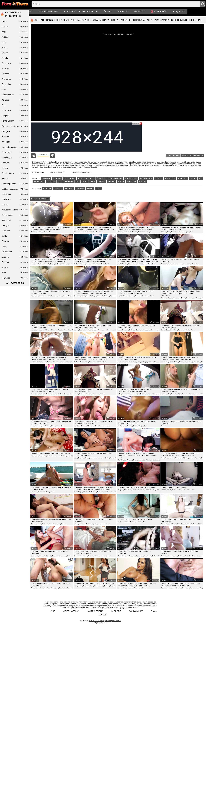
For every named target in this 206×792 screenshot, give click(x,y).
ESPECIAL (69, 181)
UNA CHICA (170, 178)
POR (84, 181)
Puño (104, 362)
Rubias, (120, 232)
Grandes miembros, (134, 264)
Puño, (188, 330)
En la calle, (141, 232)
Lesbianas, (94, 264)
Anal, (129, 232)
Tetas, (125, 232)
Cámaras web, (42, 264)
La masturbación (68, 264)
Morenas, (188, 264)
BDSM (15, 236)
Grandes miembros (15, 126)
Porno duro (195, 264)
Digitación (15, 199)
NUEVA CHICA (146, 178)
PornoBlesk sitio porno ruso (81, 11)
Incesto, (48, 296)
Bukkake (15, 136)
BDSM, (39, 524)
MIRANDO (131, 181)
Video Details (173, 155)
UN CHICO (182, 178)
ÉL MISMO (101, 178)
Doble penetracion (15, 189)
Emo (15, 273)
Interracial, (41, 492)
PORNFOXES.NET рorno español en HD (105, 621)
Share (185, 155)
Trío (191, 232)
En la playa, (59, 264)
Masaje (90, 188)
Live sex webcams (48, 11)
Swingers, (186, 232)
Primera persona (15, 184)
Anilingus (15, 142)
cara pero (50, 181)
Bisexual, (135, 232)
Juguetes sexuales (15, 210)
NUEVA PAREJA (115, 178)
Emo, (96, 524)
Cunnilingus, (122, 460)
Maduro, (101, 264)
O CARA (158, 178)
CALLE (121, 181)
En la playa (15, 152)
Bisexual (15, 68)
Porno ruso (15, 63)
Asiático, (33, 232)
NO (78, 181)
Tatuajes (15, 225)
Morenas (15, 74)
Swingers (149, 232)
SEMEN (101, 181)
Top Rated (122, 11)
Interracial (69, 188)
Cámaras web (15, 95)
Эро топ (136, 608)
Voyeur (108, 556)
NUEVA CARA (131, 178)
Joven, (88, 264)
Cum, (45, 232)
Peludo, (95, 232)
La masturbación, (86, 232)
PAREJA (111, 181)
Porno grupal (15, 215)
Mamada (15, 26)
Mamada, (77, 232)
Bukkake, (40, 232)
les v (59, 181)
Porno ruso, (35, 296)
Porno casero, (190, 298)
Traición (15, 262)
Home (52, 611)
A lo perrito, (90, 426)
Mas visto (139, 11)
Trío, (48, 456)
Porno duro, (67, 330)
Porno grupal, (111, 330)
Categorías (160, 11)
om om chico (39, 181)
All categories (15, 283)
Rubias (193, 330)
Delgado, (132, 330)
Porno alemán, (114, 492)
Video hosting (71, 611)
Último (107, 11)
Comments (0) (196, 155)
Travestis (15, 278)
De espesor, (66, 456)
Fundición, (34, 492)
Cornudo (15, 163)
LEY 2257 (103, 615)
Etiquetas (178, 11)
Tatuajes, (67, 394)
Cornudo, (164, 264)
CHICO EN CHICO (85, 178)
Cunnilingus (15, 157)
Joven (15, 47)
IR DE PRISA (69, 178)
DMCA (154, 611)
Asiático (15, 100)
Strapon (101, 232)
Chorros (15, 241)
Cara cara (46, 178)
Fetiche (50, 232)
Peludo (107, 264)
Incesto (15, 178)
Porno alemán (67, 296)
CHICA (92, 181)
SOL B (193, 178)
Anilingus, (93, 296)
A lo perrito (15, 79)
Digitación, (51, 264)
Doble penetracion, (188, 394)
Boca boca (57, 178)
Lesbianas (80, 188)
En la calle (47, 188)
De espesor (15, 252)
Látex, (182, 264)
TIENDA (142, 181)
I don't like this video (52, 155)
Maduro (61, 426)
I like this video (33, 155)
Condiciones (136, 611)
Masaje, (183, 298)
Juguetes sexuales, (196, 588)
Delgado (64, 524)
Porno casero (15, 173)
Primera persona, (177, 232)
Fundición (58, 188)
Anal (15, 32)
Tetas (98, 188)
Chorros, (83, 264)
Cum (15, 89)
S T (200, 178)
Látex (107, 524)
